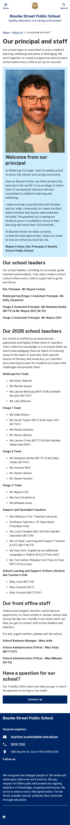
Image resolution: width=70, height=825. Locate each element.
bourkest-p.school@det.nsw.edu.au (34, 736)
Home (6, 32)
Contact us (35, 699)
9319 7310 (18, 744)
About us (17, 32)
